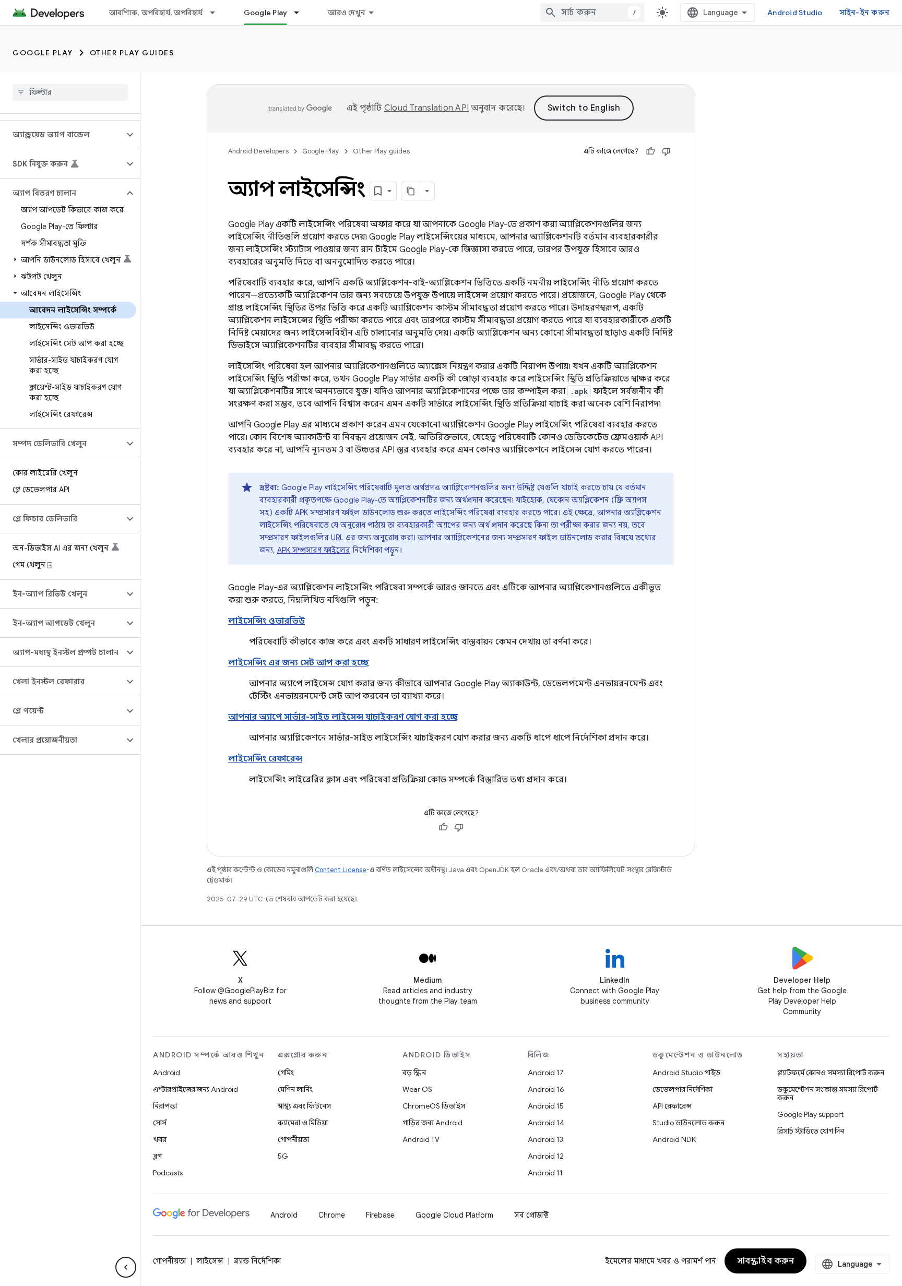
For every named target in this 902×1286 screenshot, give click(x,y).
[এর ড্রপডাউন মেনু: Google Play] (301, 12)
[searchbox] (70, 92)
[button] (62, 134)
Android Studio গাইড (686, 1072)
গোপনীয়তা (293, 1139)
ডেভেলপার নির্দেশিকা (682, 1089)
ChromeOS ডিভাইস (433, 1106)
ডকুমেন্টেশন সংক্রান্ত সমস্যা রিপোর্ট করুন (827, 1093)
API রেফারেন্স (672, 1106)
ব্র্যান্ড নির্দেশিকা (257, 1261)
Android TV (421, 1139)
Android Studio (795, 12)
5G (283, 1156)
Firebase (380, 1215)
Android (166, 1072)
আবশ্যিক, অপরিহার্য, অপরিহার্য (156, 12)
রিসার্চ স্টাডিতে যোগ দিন (810, 1131)
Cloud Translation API (426, 108)
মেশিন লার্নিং (295, 1089)
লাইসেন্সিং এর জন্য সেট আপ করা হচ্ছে (298, 663)
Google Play (266, 12)
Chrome (331, 1215)
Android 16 (546, 1089)
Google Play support (810, 1114)
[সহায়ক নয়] (666, 151)
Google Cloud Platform (454, 1215)
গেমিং (286, 1072)
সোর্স (160, 1122)
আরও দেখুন (346, 12)
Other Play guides (132, 52)
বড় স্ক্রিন (414, 1072)
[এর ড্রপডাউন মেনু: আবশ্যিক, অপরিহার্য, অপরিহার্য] (217, 12)
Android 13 (545, 1139)
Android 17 (546, 1072)
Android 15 (546, 1106)
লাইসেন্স (209, 1261)
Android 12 (546, 1156)
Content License (340, 869)
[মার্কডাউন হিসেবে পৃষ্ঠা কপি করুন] (410, 191)
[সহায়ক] (650, 151)
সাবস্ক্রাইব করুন (765, 1261)
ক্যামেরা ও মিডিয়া (303, 1122)
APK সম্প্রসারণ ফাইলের (313, 550)
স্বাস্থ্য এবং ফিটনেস (304, 1106)
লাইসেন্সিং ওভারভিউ (266, 621)
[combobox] (592, 12)
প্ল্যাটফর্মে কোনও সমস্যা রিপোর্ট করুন (830, 1072)
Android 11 (545, 1172)
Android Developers (258, 151)
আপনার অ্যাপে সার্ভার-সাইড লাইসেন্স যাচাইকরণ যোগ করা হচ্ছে (343, 717)
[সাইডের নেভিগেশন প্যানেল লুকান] (125, 1267)
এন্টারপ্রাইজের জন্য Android (195, 1089)
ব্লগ (157, 1156)
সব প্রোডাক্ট (531, 1215)
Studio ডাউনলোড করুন (688, 1122)
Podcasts (168, 1172)
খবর (160, 1139)
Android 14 (546, 1122)
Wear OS (417, 1089)
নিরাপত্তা (165, 1106)
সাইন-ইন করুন (864, 12)
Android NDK (674, 1139)
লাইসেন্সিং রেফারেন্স (265, 759)
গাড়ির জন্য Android (432, 1122)
